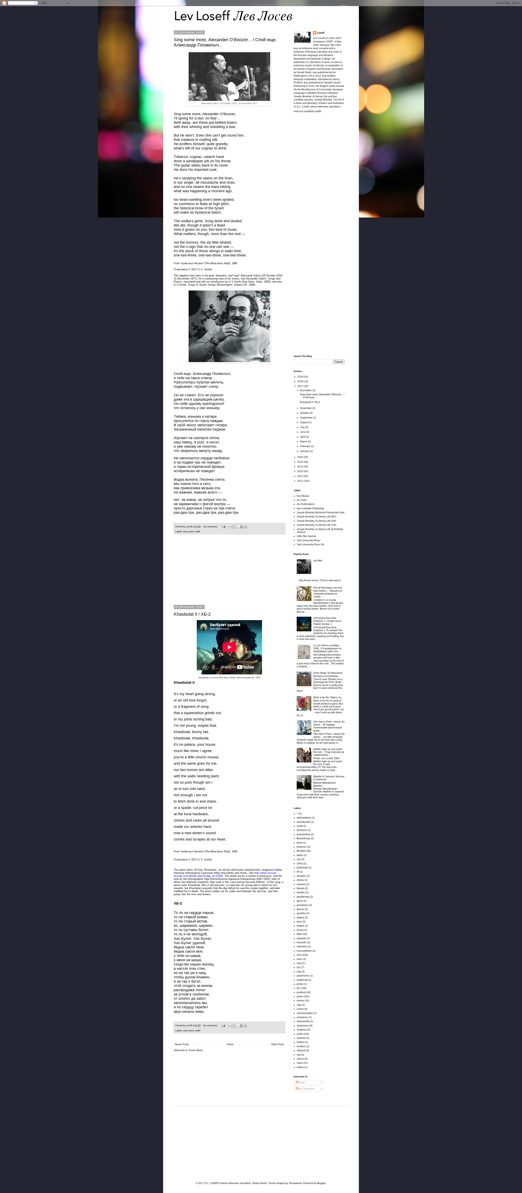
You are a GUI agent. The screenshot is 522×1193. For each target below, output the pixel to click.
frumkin (301, 892)
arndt (299, 826)
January (305, 451)
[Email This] (230, 527)
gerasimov (302, 905)
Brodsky (301, 850)
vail (299, 1054)
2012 (300, 476)
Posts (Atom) (196, 1050)
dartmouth (302, 867)
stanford (301, 1038)
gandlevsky (303, 896)
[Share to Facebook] (242, 527)
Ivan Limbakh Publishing (310, 508)
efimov (300, 880)
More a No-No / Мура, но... (328, 697)
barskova (302, 830)
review (300, 1000)
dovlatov (301, 876)
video (300, 1063)
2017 (300, 386)
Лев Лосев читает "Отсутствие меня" (320, 580)
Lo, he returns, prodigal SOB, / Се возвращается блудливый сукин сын (327, 648)
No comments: (211, 526)
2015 (300, 462)
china (300, 863)
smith (197, 531)
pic (298, 988)
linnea (300, 930)
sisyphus (301, 1029)
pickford (301, 992)
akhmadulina (304, 817)
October (305, 413)
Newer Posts (182, 1044)
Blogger (321, 1183)
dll (298, 871)
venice (300, 1058)
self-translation (305, 1013)
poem (191, 531)
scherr (300, 1008)
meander (302, 942)
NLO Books (303, 496)
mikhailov (302, 946)
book (299, 842)
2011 (300, 480)
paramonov (303, 975)
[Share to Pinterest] (246, 527)
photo (300, 984)
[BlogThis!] (234, 527)
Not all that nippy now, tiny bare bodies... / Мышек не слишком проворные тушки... (327, 592)
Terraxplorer (295, 1183)
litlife (299, 934)
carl (299, 859)
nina (299, 963)
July (302, 427)
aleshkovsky (303, 822)
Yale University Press (308, 540)
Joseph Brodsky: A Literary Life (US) (316, 525)
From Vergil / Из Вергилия (328, 673)
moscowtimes (304, 950)
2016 (300, 457)
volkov (300, 1067)
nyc (299, 967)
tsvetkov (301, 1046)
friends (300, 888)
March (304, 441)
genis (300, 900)
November (306, 408)
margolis (301, 938)
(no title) (317, 560)
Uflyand (301, 1050)
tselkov (300, 1042)
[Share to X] (238, 527)
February (305, 446)
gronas (300, 909)
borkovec (302, 846)
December (306, 390)
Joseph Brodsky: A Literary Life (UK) (316, 520)
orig (299, 971)
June (303, 432)
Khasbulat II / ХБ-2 (192, 614)
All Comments (306, 1088)
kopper (300, 925)
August (304, 422)
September (306, 417)
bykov (300, 855)
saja (299, 1004)
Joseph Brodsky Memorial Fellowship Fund (320, 512)
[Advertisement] (229, 572)
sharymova (303, 1025)
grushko (301, 913)
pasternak (302, 980)
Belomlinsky (303, 838)
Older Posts (277, 1044)
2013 (300, 471)
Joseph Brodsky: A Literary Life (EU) (316, 516)
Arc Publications (306, 504)
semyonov (302, 1017)
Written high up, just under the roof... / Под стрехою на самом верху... (328, 752)
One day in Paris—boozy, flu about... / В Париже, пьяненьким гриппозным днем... (329, 726)
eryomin (301, 884)
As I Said (301, 500)
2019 (300, 376)
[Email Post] (223, 526)
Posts (301, 1082)
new (185, 531)
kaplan (300, 917)
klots (299, 921)
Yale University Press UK (310, 544)
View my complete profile (307, 111)
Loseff (320, 32)
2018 (300, 381)
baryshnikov (303, 834)
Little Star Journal (306, 536)
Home (230, 1044)
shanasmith (303, 1021)
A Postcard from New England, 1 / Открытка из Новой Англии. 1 (327, 621)
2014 (300, 466)
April (303, 436)
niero (299, 959)
